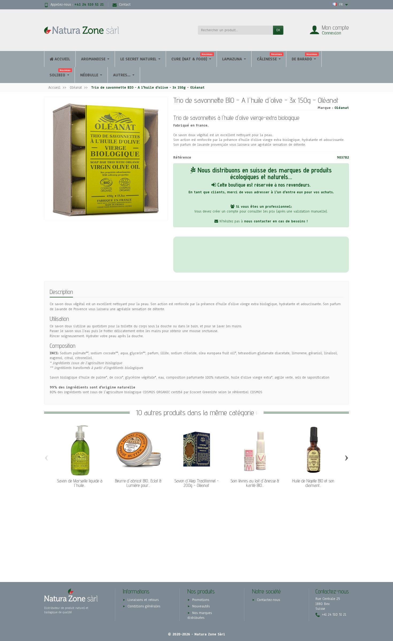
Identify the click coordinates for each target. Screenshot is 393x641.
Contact (124, 4)
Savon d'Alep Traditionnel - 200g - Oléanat (196, 483)
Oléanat (341, 107)
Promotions (200, 599)
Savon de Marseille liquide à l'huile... (79, 483)
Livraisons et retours (143, 599)
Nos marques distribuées (199, 615)
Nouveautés (201, 606)
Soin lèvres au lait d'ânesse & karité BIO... (254, 483)
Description (61, 291)
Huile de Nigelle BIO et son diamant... (313, 483)
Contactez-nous (268, 599)
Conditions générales (144, 606)
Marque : (325, 107)
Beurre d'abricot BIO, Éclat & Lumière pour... (138, 483)
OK (278, 30)
